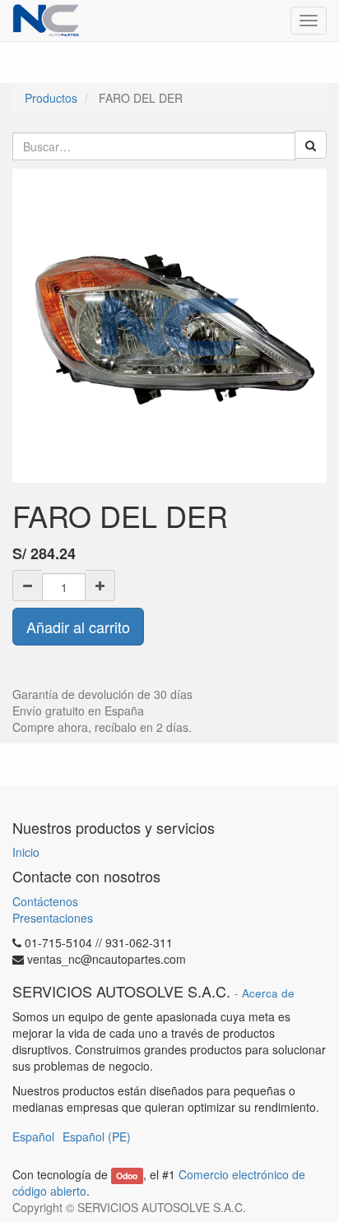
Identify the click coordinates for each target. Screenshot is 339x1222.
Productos (51, 98)
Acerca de (268, 993)
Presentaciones (52, 918)
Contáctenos (45, 901)
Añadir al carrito (78, 626)
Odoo (126, 1175)
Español (33, 1136)
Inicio (25, 852)
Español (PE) (97, 1136)
